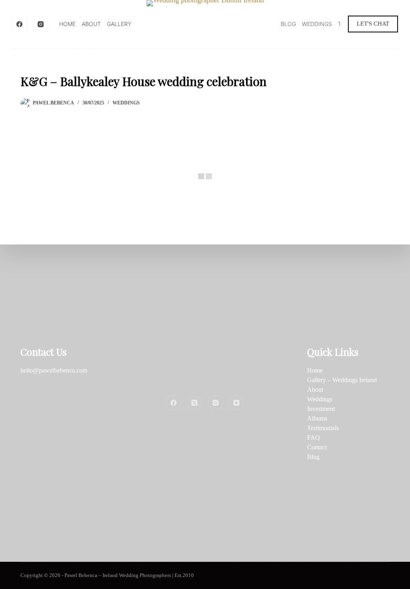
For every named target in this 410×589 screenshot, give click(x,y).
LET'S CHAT (373, 23)
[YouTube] (236, 403)
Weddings (317, 23)
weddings (126, 103)
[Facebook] (19, 24)
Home (67, 23)
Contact (317, 447)
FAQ (313, 437)
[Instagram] (40, 24)
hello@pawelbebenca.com (53, 370)
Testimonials (323, 428)
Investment (321, 408)
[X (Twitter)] (194, 403)
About (91, 23)
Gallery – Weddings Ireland (342, 380)
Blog (288, 23)
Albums (317, 418)
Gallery (119, 23)
